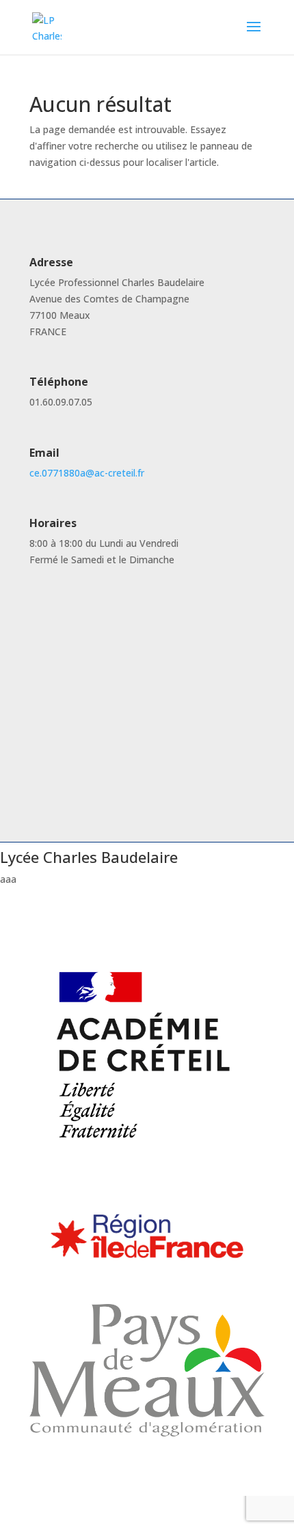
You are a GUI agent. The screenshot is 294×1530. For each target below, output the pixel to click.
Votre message (77, 741)
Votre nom (67, 627)
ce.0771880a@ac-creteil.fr (86, 472)
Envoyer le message (102, 761)
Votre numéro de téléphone (105, 679)
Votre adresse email (88, 653)
